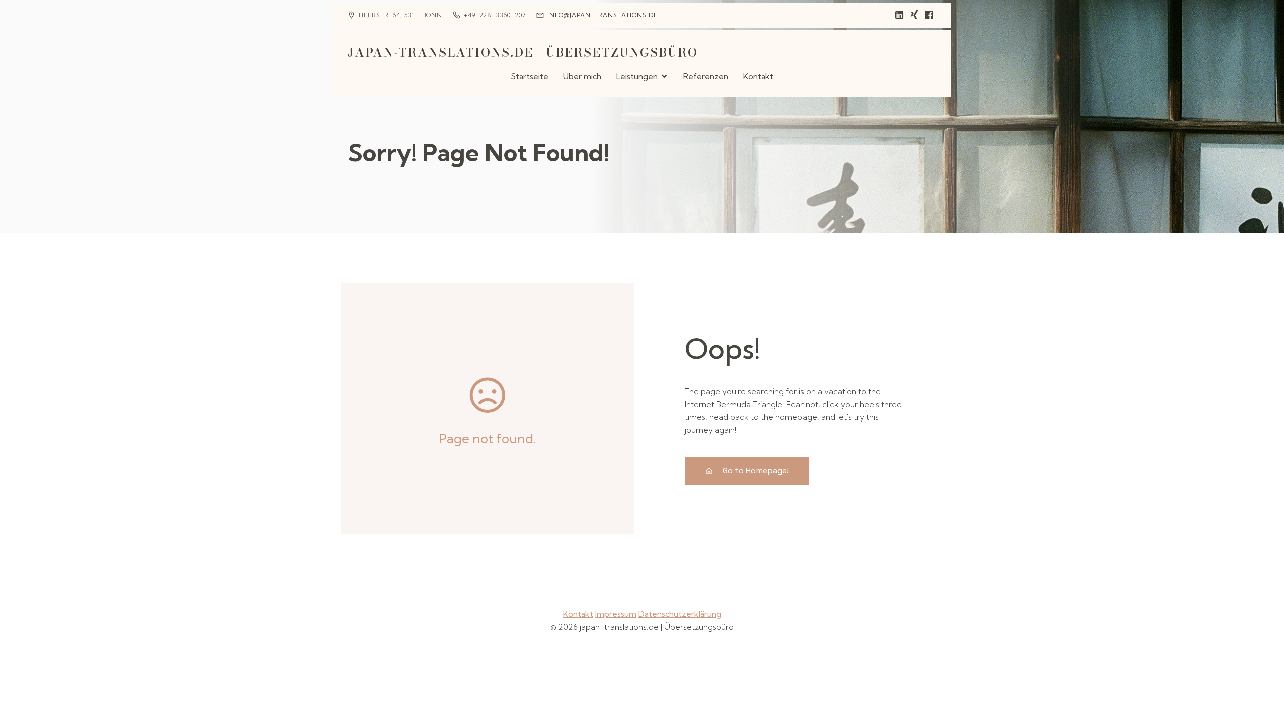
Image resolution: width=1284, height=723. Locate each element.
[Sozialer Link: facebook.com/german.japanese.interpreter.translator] (929, 15)
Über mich (582, 76)
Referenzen (705, 76)
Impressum (615, 614)
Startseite (529, 76)
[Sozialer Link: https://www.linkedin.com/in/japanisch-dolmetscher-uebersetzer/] (899, 15)
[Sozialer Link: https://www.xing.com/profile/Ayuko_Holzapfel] (914, 15)
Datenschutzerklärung (679, 614)
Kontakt (758, 76)
